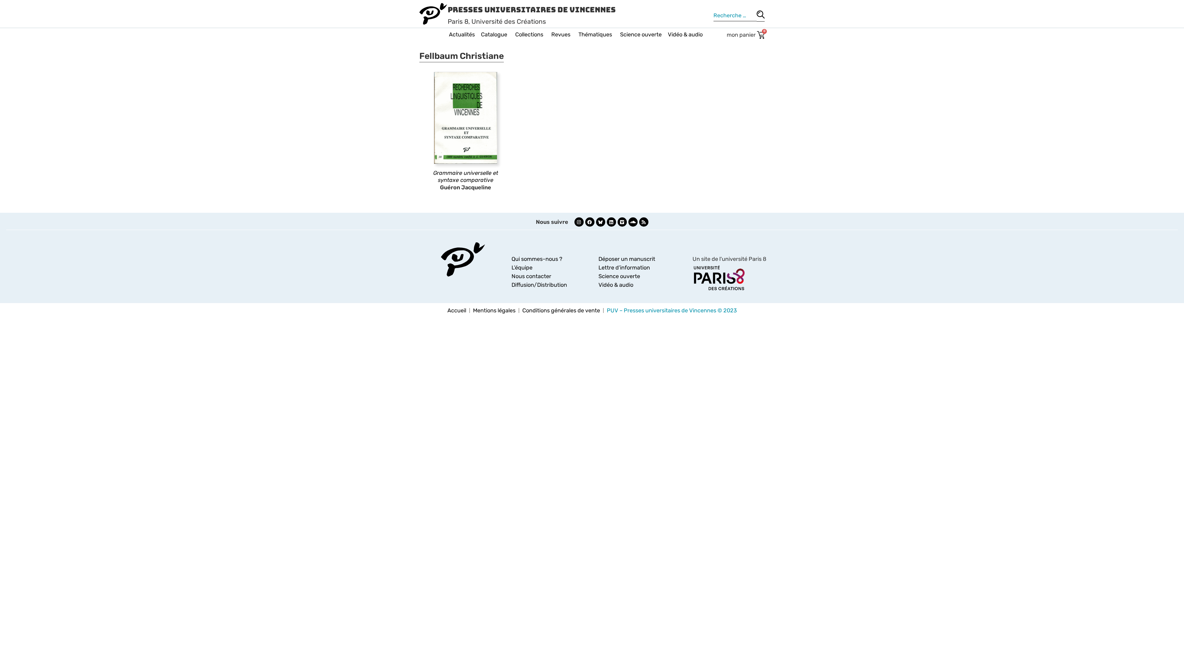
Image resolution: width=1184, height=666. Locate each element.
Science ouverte (641, 34)
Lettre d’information (624, 267)
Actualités (462, 34)
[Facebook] (589, 222)
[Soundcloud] (633, 222)
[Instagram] (579, 222)
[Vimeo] (622, 222)
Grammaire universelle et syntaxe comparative (465, 176)
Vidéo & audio (685, 34)
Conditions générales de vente (561, 310)
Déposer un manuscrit (626, 259)
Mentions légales (494, 310)
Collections (529, 34)
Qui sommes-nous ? (537, 259)
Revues (560, 34)
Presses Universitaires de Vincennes (532, 9)
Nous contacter (531, 276)
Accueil (456, 310)
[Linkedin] (611, 222)
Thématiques (595, 34)
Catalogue (494, 34)
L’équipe (522, 267)
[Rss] (643, 222)
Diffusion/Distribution (539, 285)
